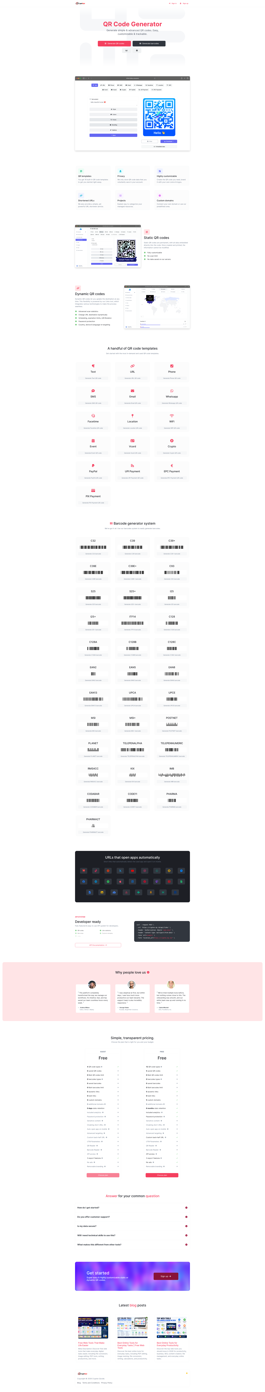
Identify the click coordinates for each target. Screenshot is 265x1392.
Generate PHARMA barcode (172, 807)
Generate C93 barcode (172, 579)
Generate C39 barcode (132, 554)
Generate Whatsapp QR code (172, 403)
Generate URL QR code (132, 378)
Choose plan (103, 1175)
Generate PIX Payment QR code (93, 503)
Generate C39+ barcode (172, 554)
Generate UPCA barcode (132, 705)
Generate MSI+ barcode (132, 731)
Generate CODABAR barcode (93, 807)
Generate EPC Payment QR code (172, 478)
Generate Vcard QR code (132, 453)
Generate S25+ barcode (132, 604)
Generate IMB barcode (171, 781)
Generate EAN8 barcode (172, 680)
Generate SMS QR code (93, 403)
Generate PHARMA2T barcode (93, 832)
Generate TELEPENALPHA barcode (132, 756)
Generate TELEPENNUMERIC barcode (172, 756)
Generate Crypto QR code (172, 453)
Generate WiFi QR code (172, 428)
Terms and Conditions (91, 1383)
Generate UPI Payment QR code (132, 478)
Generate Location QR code (132, 428)
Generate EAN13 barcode (93, 705)
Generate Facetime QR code (93, 428)
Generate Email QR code (132, 403)
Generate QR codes (115, 43)
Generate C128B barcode (132, 655)
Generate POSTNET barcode (172, 731)
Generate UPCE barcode (172, 705)
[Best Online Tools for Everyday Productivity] (172, 1340)
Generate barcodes (150, 43)
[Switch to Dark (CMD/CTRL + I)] (187, 1373)
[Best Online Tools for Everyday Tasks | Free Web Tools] (132, 1340)
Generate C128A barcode (93, 655)
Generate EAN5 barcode (132, 680)
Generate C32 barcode (93, 554)
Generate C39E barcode (93, 579)
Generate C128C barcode (172, 655)
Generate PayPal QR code (93, 478)
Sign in (174, 3)
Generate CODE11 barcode (132, 807)
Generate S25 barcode (93, 604)
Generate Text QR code (93, 378)
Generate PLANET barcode (93, 756)
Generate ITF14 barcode (132, 630)
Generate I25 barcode (171, 604)
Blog (79, 1383)
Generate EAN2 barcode (93, 680)
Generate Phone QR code (171, 378)
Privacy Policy (106, 1383)
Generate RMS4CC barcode (93, 781)
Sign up (185, 3)
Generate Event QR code (93, 453)
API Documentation (97, 945)
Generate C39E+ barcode (132, 579)
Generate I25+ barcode (93, 630)
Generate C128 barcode (172, 630)
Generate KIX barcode (132, 781)
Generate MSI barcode (93, 731)
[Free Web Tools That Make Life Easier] (93, 1340)
